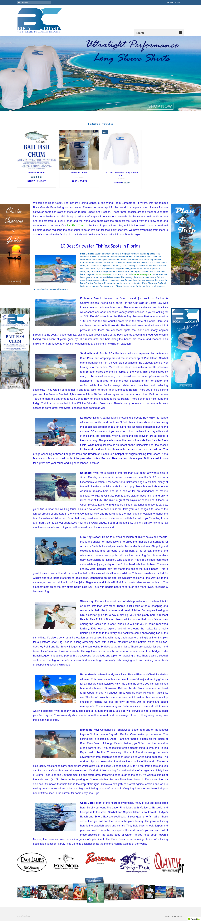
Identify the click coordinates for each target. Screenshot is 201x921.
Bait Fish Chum (76, 225)
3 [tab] (102, 109)
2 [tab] (98, 109)
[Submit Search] (19, 2)
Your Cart (176, 2)
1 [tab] (95, 109)
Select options (36, 185)
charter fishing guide (141, 274)
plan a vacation (103, 274)
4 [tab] (105, 109)
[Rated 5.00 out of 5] (36, 177)
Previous (3, 73)
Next (197, 73)
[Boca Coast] (44, 19)
